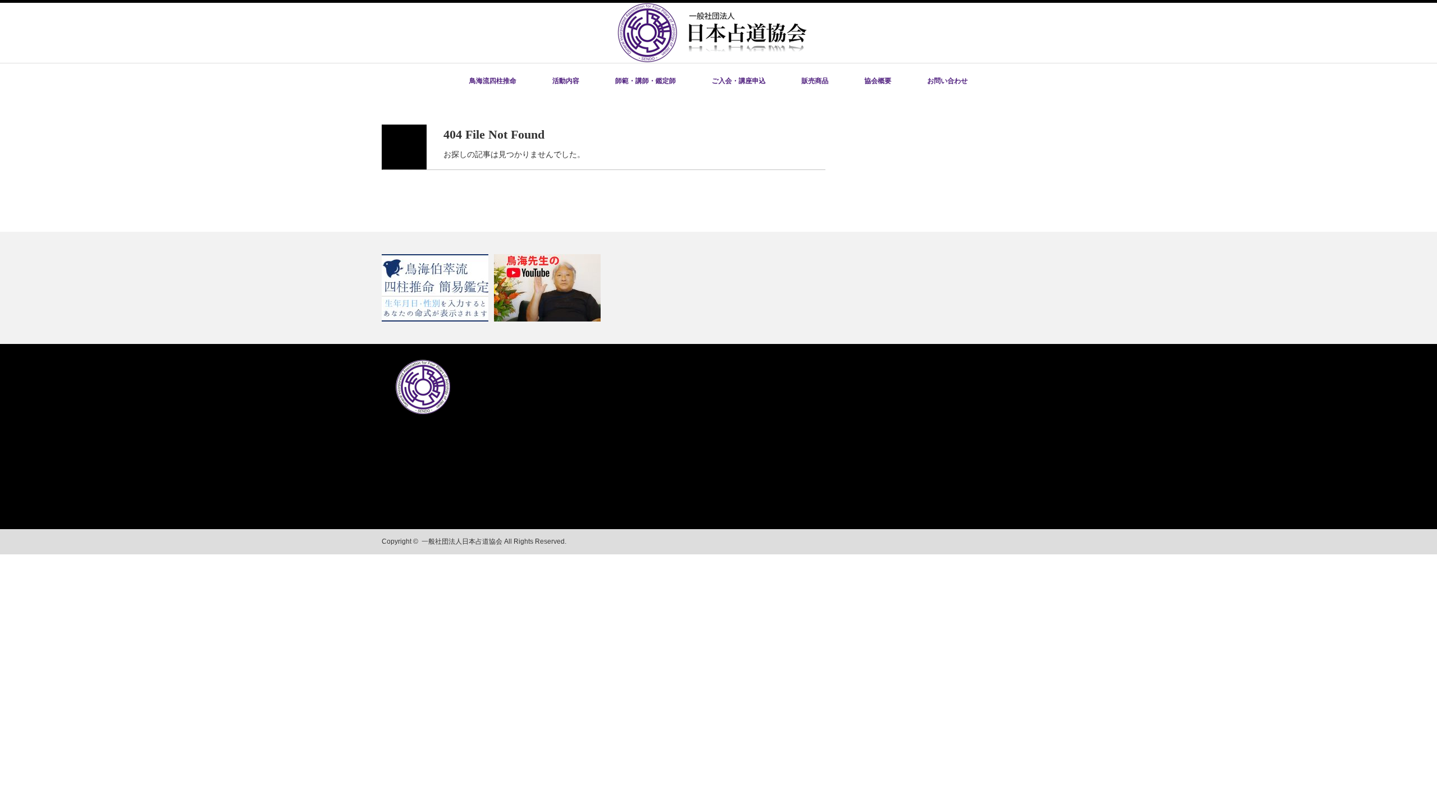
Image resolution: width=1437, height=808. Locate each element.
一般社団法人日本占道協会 (462, 541)
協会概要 (877, 81)
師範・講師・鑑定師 (645, 81)
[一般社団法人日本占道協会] (712, 59)
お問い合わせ (947, 81)
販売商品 (815, 81)
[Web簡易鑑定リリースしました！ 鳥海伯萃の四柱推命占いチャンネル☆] (718, 288)
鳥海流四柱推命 (492, 81)
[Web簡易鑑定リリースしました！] (436, 288)
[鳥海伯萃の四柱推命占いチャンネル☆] (548, 288)
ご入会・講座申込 (739, 81)
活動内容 (565, 81)
